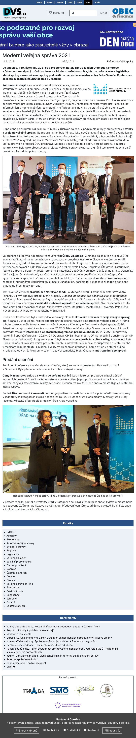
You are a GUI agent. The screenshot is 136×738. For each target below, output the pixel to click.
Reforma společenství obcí (21, 659)
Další (9, 666)
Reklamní (93, 730)
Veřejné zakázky (16, 557)
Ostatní (10, 602)
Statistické (73, 730)
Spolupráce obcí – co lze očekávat (26, 663)
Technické (52, 730)
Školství (11, 580)
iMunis (60, 2)
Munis (49, 2)
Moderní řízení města (18, 634)
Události (11, 532)
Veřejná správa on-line (19, 583)
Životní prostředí (16, 565)
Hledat (103, 13)
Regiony (11, 550)
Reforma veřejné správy (120, 61)
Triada (39, 2)
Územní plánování (16, 572)
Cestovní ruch (14, 591)
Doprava (11, 568)
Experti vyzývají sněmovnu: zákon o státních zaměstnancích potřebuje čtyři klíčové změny (59, 637)
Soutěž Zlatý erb (16, 605)
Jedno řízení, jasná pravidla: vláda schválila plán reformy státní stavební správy (52, 655)
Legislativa (12, 554)
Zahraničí (11, 598)
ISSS (70, 2)
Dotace (10, 576)
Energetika (12, 587)
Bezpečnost (13, 594)
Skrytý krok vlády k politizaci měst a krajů (30, 630)
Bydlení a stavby (16, 546)
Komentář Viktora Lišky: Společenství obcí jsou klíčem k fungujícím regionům (51, 641)
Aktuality (11, 535)
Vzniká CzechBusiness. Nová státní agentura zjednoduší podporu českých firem (53, 626)
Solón (97, 2)
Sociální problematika (19, 561)
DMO (79, 2)
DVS (88, 2)
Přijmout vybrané (26, 730)
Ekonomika (12, 539)
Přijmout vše (112, 730)
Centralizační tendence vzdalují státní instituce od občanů (40, 645)
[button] (56, 13)
